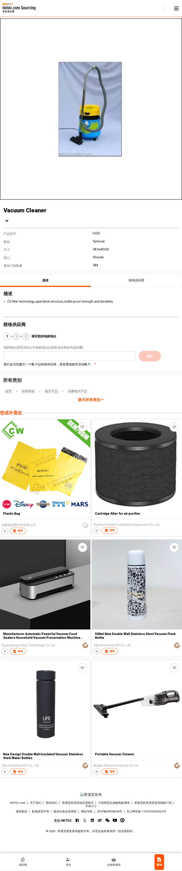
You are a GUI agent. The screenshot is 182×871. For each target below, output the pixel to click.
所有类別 (28, 391)
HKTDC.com (18, 802)
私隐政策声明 (40, 811)
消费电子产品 (77, 391)
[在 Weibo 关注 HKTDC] (100, 820)
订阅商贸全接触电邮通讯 (114, 802)
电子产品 (51, 391)
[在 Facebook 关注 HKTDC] (77, 820)
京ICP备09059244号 (109, 811)
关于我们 (36, 802)
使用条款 (21, 811)
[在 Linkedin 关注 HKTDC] (92, 820)
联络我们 (51, 802)
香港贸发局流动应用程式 (78, 802)
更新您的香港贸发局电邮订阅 (153, 802)
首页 (8, 391)
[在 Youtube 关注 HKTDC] (115, 820)
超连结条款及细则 (65, 811)
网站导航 (87, 811)
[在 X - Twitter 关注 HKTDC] (85, 820)
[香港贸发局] (91, 795)
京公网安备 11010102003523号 (146, 811)
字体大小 (91, 806)
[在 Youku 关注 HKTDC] (122, 820)
